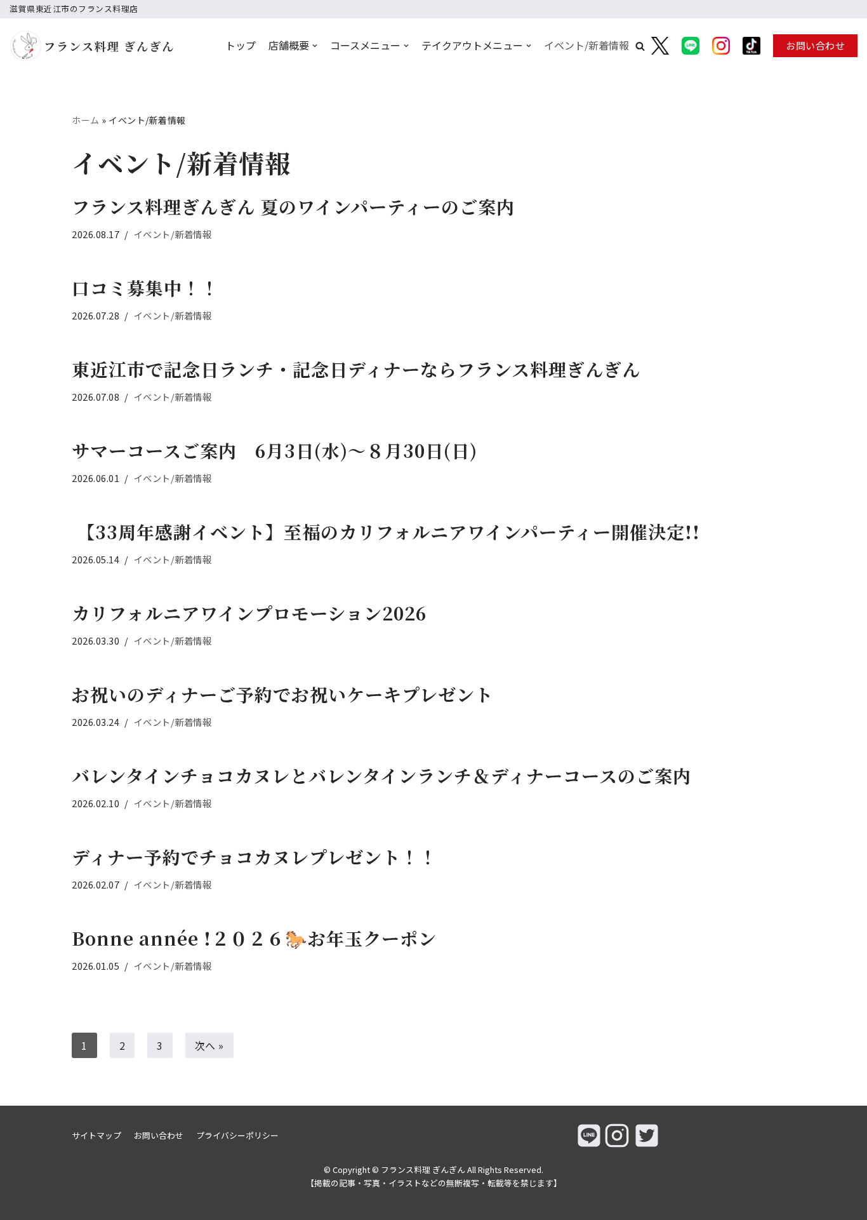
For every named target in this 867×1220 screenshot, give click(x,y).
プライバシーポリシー (237, 1135)
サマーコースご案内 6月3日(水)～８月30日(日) (274, 450)
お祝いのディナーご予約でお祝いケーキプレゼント (282, 694)
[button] (640, 46)
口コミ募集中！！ (145, 287)
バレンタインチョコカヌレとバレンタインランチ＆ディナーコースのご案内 (381, 775)
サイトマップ (96, 1135)
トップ (240, 45)
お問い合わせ (815, 45)
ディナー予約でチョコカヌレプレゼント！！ (254, 856)
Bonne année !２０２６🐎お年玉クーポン (263, 938)
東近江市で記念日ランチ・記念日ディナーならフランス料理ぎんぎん (356, 369)
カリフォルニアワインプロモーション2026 (249, 613)
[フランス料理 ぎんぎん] (73, 46)
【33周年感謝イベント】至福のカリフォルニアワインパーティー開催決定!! (386, 531)
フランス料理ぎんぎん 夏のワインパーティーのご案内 (293, 206)
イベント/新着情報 (586, 45)
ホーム (86, 120)
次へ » (209, 1045)
